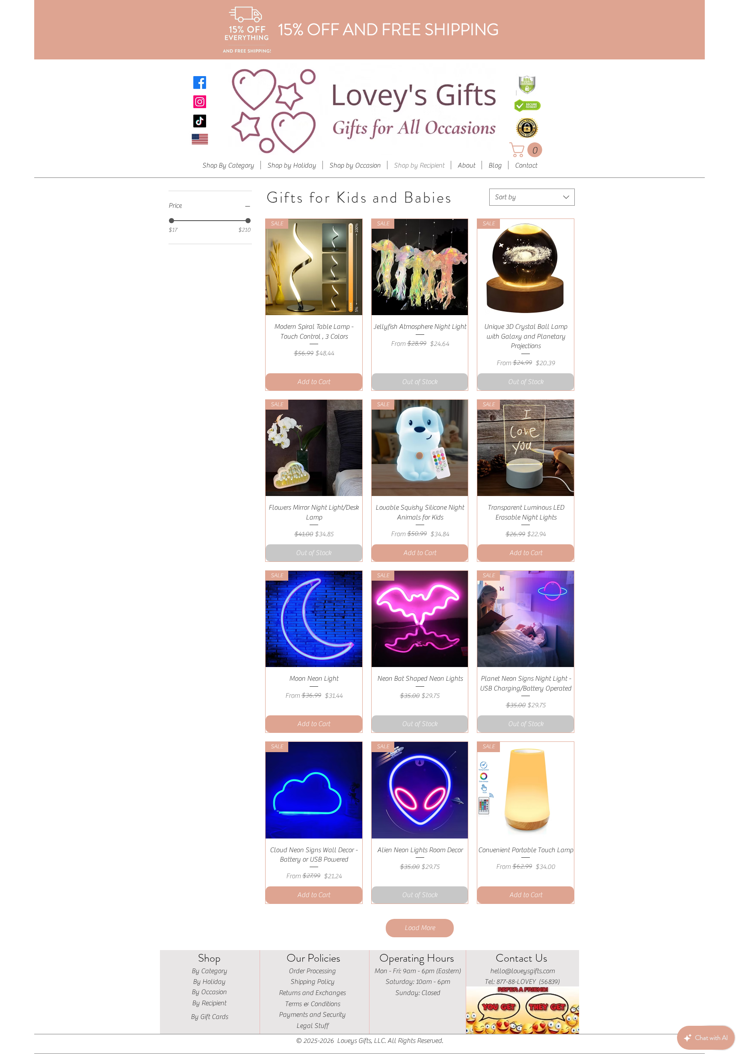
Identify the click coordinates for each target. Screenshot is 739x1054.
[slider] (171, 221)
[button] (527, 149)
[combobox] (532, 197)
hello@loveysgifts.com (522, 971)
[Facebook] (199, 82)
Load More (420, 928)
